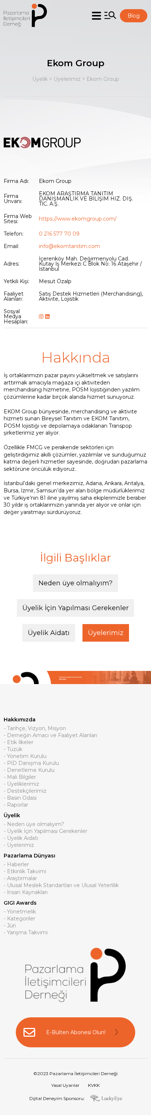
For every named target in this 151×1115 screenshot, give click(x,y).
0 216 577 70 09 (59, 233)
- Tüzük (13, 749)
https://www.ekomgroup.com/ (78, 218)
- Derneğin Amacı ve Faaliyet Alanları (50, 736)
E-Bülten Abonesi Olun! (76, 1032)
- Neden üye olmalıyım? (34, 824)
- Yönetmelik (20, 912)
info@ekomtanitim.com (69, 246)
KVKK (94, 1085)
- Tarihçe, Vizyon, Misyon (35, 729)
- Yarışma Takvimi (26, 933)
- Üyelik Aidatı (21, 838)
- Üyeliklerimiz (21, 784)
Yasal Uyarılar (65, 1085)
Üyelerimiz (67, 79)
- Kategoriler (19, 919)
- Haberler (16, 865)
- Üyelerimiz (19, 845)
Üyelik (40, 79)
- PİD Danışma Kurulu (31, 763)
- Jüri (10, 926)
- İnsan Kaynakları (26, 893)
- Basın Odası (20, 798)
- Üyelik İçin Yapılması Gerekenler (45, 831)
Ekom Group (102, 79)
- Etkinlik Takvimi (25, 872)
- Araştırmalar (20, 879)
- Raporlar (16, 805)
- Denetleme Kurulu (29, 770)
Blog (134, 15)
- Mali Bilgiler (20, 777)
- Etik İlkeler (18, 743)
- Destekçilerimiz (25, 791)
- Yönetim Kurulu (25, 756)
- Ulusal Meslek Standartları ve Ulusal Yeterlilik (61, 886)
